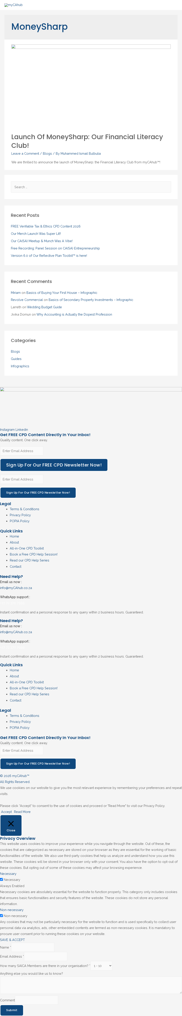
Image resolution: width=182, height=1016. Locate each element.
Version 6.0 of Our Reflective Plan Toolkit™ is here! (49, 255)
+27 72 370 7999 (12, 603)
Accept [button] (6, 812)
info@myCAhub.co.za (16, 588)
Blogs (47, 153)
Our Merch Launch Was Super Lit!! (36, 233)
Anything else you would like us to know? (31, 973)
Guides (16, 359)
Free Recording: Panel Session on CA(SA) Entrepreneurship (55, 248)
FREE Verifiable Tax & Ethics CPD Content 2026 (46, 226)
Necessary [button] (8, 874)
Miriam (16, 293)
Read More (22, 812)
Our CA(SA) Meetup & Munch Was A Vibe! (42, 241)
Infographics (20, 366)
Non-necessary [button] (12, 910)
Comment (7, 1000)
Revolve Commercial (27, 300)
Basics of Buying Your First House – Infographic (61, 293)
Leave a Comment (25, 153)
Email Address (12, 956)
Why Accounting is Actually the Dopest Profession (74, 314)
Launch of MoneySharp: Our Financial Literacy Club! (87, 141)
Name (5, 947)
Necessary (12, 880)
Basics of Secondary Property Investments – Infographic (91, 300)
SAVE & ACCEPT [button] (12, 940)
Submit (11, 1010)
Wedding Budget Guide (44, 307)
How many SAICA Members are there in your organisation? (45, 966)
